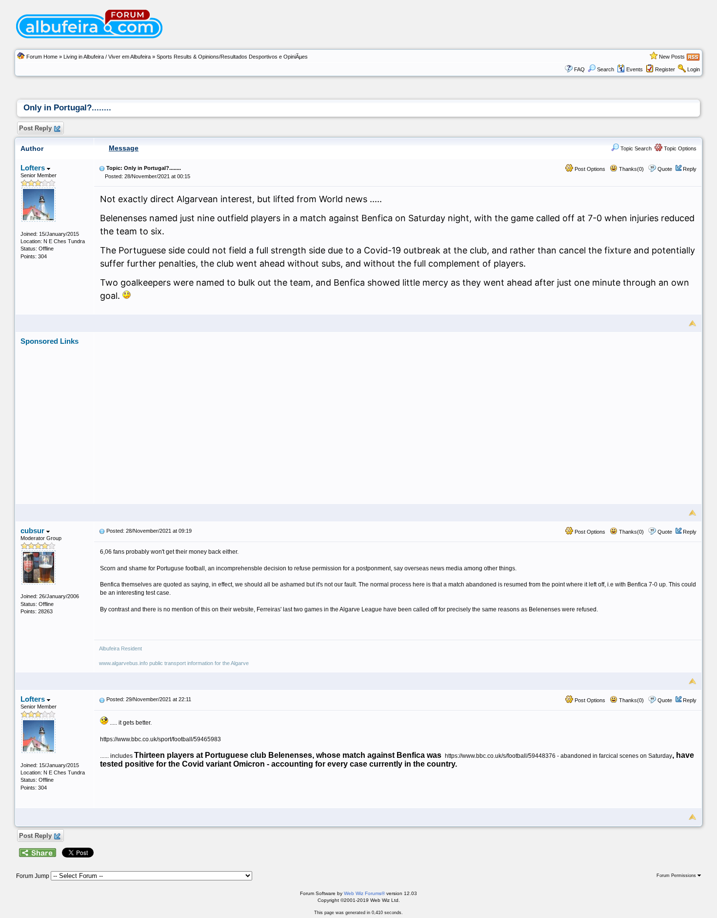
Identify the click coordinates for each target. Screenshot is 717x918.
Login (693, 69)
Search (605, 69)
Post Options (589, 169)
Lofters (33, 168)
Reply (690, 169)
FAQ (579, 69)
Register (665, 69)
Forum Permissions (677, 875)
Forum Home (42, 57)
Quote (664, 169)
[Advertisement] (398, 414)
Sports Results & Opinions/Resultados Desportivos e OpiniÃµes (232, 57)
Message (124, 148)
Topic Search (635, 148)
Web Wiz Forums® (364, 893)
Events (634, 69)
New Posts (672, 57)
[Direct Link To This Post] (102, 168)
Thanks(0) (630, 169)
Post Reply (35, 128)
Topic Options (679, 148)
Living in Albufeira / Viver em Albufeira (107, 57)
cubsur (33, 530)
